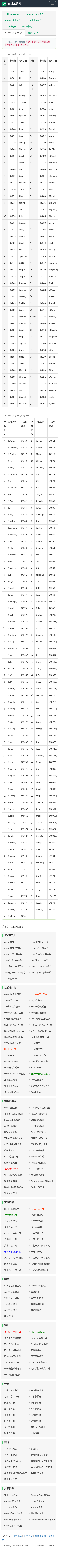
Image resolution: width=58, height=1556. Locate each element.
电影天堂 (28, 1536)
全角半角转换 (37, 1251)
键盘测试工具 (10, 1193)
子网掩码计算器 (38, 1390)
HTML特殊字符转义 (14, 32)
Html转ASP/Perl (11, 1061)
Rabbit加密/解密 (38, 1132)
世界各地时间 (10, 1455)
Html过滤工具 (37, 1080)
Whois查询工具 (11, 1362)
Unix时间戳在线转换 (40, 1264)
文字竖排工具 (37, 1233)
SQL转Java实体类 (39, 960)
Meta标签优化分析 (13, 1368)
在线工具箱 (14, 3)
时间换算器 (9, 1421)
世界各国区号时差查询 (41, 1461)
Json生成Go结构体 (13, 960)
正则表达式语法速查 (40, 1086)
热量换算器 (9, 1402)
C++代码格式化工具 (13, 1037)
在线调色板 (36, 1350)
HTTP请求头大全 (34, 20)
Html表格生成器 (11, 1067)
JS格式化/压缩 (11, 1000)
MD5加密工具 (10, 1108)
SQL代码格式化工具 (13, 1025)
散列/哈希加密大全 (13, 1144)
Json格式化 (9, 942)
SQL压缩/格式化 (38, 1006)
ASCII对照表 (27, 26)
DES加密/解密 (37, 1126)
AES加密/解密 (10, 1126)
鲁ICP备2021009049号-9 (43, 1545)
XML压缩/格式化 (38, 1012)
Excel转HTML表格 (39, 1061)
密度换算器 (9, 1433)
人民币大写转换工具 (40, 1257)
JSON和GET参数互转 (41, 972)
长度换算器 (9, 1415)
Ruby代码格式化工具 (14, 1031)
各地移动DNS (37, 1304)
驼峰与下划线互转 (12, 1251)
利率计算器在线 (11, 1390)
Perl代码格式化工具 (40, 1037)
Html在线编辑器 (11, 1209)
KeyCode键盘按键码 (13, 1187)
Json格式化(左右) (12, 948)
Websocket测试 (38, 1285)
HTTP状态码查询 (12, 1374)
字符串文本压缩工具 (40, 1245)
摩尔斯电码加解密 (39, 1144)
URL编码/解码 (10, 1181)
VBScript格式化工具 (13, 1043)
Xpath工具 (36, 1092)
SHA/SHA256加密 (39, 1138)
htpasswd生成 (37, 1156)
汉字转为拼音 (10, 1221)
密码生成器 (9, 1150)
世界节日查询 (10, 1467)
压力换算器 (9, 1409)
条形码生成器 (10, 1162)
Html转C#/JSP (11, 1055)
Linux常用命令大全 (13, 1525)
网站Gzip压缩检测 (12, 1356)
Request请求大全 (13, 20)
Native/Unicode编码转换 (42, 1181)
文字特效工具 (10, 1245)
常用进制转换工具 (12, 1270)
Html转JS (35, 1043)
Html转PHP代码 (38, 1055)
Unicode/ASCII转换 (13, 1175)
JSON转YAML (10, 978)
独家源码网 (40, 1536)
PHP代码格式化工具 (13, 1012)
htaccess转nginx (38, 1332)
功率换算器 (36, 1409)
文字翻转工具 (10, 1239)
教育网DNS (36, 1310)
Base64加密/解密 (39, 1114)
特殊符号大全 (37, 1473)
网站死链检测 (37, 1356)
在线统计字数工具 (12, 1233)
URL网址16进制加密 (40, 1108)
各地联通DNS (10, 1304)
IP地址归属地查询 (12, 1285)
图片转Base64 (11, 1169)
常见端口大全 (37, 1513)
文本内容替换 (10, 1227)
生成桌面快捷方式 (12, 1338)
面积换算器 (36, 1396)
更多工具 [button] (32, 32)
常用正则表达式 (11, 1086)
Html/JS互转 (10, 1049)
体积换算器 (36, 1402)
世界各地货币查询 (12, 1461)
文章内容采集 (10, 1215)
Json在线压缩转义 (39, 948)
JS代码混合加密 (12, 1006)
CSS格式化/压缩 (39, 994)
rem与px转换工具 (39, 1338)
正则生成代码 (10, 1080)
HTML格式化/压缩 (12, 994)
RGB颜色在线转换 (39, 1270)
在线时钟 (35, 1449)
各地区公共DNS (11, 1298)
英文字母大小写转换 (13, 1257)
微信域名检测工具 (12, 1332)
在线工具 (17, 1536)
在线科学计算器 (11, 1396)
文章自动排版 (37, 1209)
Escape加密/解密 (12, 1120)
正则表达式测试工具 (40, 1073)
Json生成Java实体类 (41, 954)
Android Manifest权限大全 (43, 1519)
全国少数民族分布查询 (41, 1467)
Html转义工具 (37, 1049)
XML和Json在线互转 (13, 966)
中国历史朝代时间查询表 (15, 1473)
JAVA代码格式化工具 (40, 1019)
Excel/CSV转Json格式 (41, 966)
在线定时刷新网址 (12, 1350)
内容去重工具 (37, 1239)
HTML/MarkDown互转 (14, 1073)
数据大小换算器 (38, 1427)
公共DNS (35, 1292)
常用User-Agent (12, 14)
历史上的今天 (10, 1479)
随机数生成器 (10, 1264)
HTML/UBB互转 (38, 1067)
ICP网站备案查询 (39, 1362)
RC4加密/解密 (10, 1132)
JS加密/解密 (36, 1000)
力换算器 (35, 1433)
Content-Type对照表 (34, 14)
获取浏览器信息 (11, 1292)
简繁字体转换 (37, 1215)
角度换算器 (9, 1427)
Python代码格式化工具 (41, 1025)
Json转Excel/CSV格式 (14, 972)
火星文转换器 (37, 1221)
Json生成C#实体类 (13, 954)
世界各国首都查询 (39, 1455)
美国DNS (8, 1316)
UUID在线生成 (37, 1150)
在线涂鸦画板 (10, 1449)
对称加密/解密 (37, 1120)
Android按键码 (37, 1187)
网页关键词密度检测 (40, 1368)
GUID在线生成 (11, 1156)
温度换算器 (36, 1415)
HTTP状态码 (10, 26)
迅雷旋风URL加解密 (13, 1114)
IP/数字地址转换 (38, 1162)
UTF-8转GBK (37, 1169)
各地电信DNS (37, 1298)
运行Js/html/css (11, 1092)
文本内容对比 (37, 1227)
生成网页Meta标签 (39, 1344)
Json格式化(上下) (39, 942)
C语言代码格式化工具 (41, 1031)
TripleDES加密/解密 (13, 1138)
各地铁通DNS (10, 1310)
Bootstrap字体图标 (13, 1519)
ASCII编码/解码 (38, 1175)
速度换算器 (36, 1421)
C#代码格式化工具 (13, 1019)
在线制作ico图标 (11, 1344)
